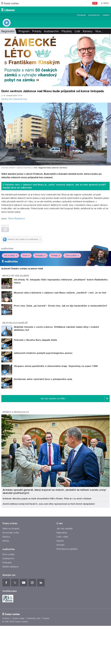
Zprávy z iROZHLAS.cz (15, 412)
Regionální (7, 31)
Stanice (6, 536)
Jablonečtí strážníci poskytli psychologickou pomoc (43, 353)
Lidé (77, 31)
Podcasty (7, 562)
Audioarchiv (94, 15)
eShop (5, 541)
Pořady (36, 31)
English (46, 618)
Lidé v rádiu (62, 536)
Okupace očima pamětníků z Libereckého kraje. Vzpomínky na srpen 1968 (56, 366)
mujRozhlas (7, 248)
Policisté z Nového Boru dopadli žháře (35, 340)
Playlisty (67, 31)
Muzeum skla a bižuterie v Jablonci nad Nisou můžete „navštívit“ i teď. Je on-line (60, 292)
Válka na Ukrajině (10, 528)
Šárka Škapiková (16, 218)
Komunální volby (10, 532)
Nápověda (62, 532)
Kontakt (60, 545)
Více (99, 31)
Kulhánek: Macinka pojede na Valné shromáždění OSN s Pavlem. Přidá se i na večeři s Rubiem (47, 499)
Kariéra (60, 541)
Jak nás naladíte (65, 528)
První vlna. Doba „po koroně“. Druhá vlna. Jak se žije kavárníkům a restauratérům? (60, 305)
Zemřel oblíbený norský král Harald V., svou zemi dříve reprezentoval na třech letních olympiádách (49, 504)
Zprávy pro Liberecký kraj (14, 99)
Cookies (6, 618)
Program (81, 15)
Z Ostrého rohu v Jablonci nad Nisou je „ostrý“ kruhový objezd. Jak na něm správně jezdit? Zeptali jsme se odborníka (54, 186)
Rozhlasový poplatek (67, 549)
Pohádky (39, 255)
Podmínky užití (33, 618)
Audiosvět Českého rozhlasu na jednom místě (22, 269)
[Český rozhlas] (10, 3)
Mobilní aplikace (10, 566)
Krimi (25, 255)
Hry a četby (9, 255)
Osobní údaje (18, 618)
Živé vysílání (71, 255)
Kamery (106, 15)
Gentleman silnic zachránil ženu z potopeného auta (43, 379)
